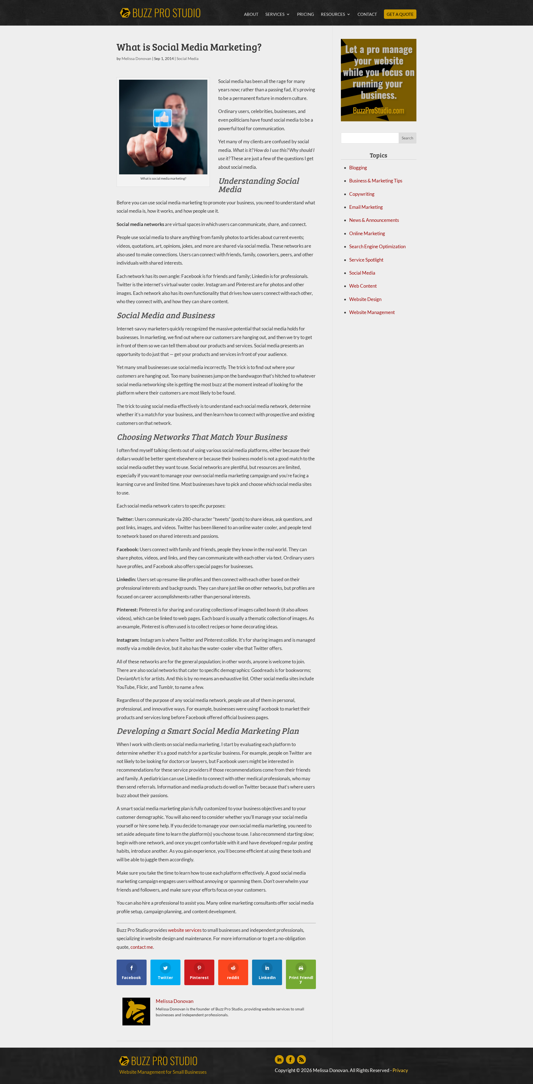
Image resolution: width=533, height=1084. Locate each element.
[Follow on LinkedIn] (279, 1059)
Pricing (305, 14)
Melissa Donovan (136, 58)
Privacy (400, 1070)
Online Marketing (367, 233)
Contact (367, 14)
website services (185, 930)
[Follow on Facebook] (290, 1059)
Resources (333, 14)
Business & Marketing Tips (375, 181)
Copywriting (361, 194)
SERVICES (275, 14)
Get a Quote (400, 14)
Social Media (187, 58)
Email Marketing (366, 207)
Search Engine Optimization (377, 246)
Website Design (365, 299)
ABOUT (251, 14)
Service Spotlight (366, 260)
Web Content (363, 286)
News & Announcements (374, 220)
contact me (141, 947)
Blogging (358, 167)
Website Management (372, 312)
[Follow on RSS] (301, 1059)
